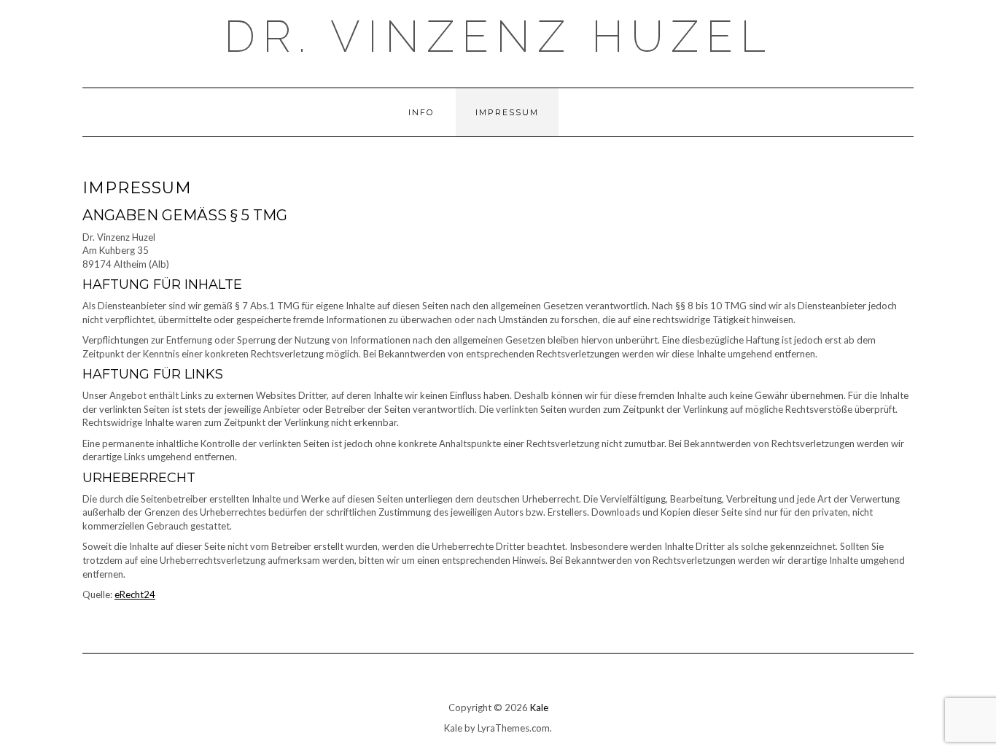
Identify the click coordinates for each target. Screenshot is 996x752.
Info (421, 112)
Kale (539, 707)
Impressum (507, 112)
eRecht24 (134, 594)
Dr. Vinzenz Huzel (498, 36)
